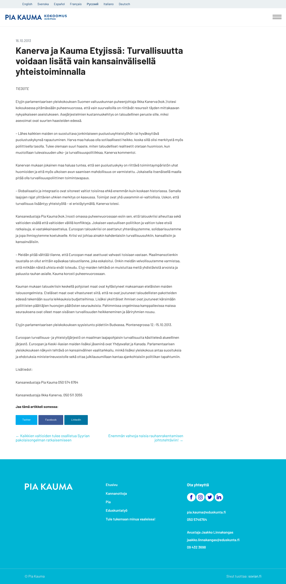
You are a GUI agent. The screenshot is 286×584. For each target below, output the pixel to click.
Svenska (43, 4)
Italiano (109, 4)
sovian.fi (254, 576)
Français (76, 4)
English (27, 4)
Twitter (26, 419)
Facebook (51, 419)
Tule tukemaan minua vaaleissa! (130, 519)
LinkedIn (76, 419)
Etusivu (112, 485)
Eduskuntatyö (116, 510)
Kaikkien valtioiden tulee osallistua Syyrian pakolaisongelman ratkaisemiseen (53, 438)
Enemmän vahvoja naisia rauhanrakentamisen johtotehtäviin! (145, 438)
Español (59, 4)
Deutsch (124, 4)
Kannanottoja (116, 493)
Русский (92, 4)
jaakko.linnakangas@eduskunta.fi (213, 540)
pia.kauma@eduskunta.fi (206, 512)
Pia (108, 502)
